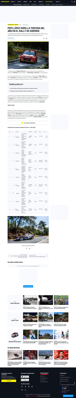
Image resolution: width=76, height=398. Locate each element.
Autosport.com (43, 379)
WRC (30, 1)
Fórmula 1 (13, 1)
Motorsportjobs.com (44, 377)
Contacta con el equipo (64, 379)
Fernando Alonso (26, 4)
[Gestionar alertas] (29, 248)
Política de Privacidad (46, 394)
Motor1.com (42, 376)
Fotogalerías (41, 4)
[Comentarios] (47, 38)
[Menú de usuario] (74, 1)
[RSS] (25, 390)
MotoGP (19, 1)
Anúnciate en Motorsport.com (65, 377)
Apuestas (47, 4)
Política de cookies (37, 394)
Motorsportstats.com (44, 381)
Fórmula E (40, 1)
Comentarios (62, 375)
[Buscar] (72, 1)
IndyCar (25, 1)
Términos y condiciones (29, 394)
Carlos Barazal (10, 37)
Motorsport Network (33, 396)
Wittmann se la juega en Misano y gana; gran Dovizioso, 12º (22, 91)
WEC (35, 1)
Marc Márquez (34, 4)
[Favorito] (44, 38)
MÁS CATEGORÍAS (49, 1)
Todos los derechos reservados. (43, 396)
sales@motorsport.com (64, 381)
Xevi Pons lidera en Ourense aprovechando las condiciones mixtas (23, 88)
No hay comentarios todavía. (28, 266)
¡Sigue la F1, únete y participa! (57, 4)
